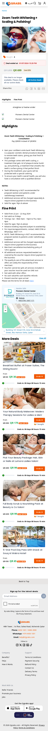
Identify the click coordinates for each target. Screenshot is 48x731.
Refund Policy (30, 664)
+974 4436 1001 (29, 633)
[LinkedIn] (27, 645)
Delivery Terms (31, 671)
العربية (30, 3)
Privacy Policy (30, 675)
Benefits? (5, 657)
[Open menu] (3, 3)
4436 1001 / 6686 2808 (27, 630)
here (32, 281)
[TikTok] (31, 645)
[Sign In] (44, 3)
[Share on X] (35, 89)
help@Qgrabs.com (27, 637)
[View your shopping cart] (39, 3)
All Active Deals (34, 80)
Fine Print (18, 99)
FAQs (4, 661)
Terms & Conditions (33, 657)
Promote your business (11, 693)
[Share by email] (43, 88)
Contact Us (29, 668)
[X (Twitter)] (20, 645)
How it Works (7, 664)
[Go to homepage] (14, 3)
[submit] (43, 596)
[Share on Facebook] (31, 88)
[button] (24, 314)
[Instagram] (17, 644)
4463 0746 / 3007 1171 (26, 301)
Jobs (3, 697)
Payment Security (32, 661)
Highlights (6, 99)
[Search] (34, 3)
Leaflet (30, 327)
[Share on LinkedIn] (39, 88)
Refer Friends (7, 690)
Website (21, 298)
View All (42, 338)
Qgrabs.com (15, 725)
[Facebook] (24, 645)
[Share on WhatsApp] (27, 88)
